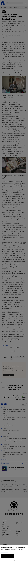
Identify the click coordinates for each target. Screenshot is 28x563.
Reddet (20, 556)
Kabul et (7, 556)
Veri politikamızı (4, 552)
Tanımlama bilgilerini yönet (14, 560)
